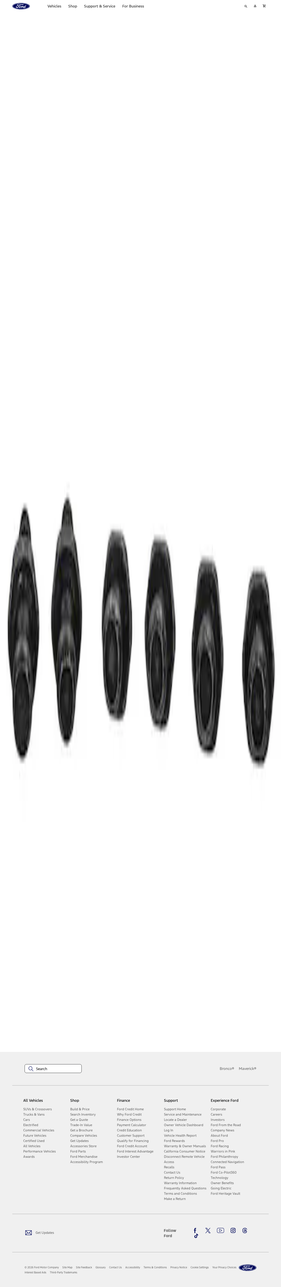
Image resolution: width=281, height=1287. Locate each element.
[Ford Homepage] (247, 1268)
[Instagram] (233, 1230)
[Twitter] (208, 1230)
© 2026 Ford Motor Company (42, 1267)
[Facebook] (196, 1230)
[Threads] (244, 1230)
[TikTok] (196, 1235)
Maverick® (247, 1068)
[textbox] (53, 1068)
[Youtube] (220, 1230)
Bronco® (227, 1068)
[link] (67, 1267)
